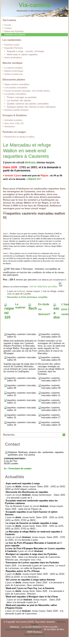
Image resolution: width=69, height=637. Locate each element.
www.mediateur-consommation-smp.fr (23, 629)
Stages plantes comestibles (16, 84)
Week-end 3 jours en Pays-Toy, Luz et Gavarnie (30, 588)
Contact (7, 28)
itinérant (30, 162)
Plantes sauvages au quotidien (22, 97)
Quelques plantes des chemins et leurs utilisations (31, 107)
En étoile (43, 304)
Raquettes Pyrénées (13, 48)
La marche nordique (13, 68)
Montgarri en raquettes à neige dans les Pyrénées (31, 554)
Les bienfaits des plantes (19, 100)
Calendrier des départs (14, 34)
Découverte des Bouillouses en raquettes (27, 492)
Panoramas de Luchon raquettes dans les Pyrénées (32, 562)
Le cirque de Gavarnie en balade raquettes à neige (32, 523)
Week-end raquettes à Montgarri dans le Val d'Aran (32, 596)
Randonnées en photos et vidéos (19, 137)
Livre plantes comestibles (15, 87)
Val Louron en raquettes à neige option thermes (30, 579)
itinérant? (44, 314)
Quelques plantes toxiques (16, 110)
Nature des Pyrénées (14, 31)
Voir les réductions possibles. (43, 286)
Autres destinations (13, 57)
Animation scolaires (13, 120)
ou (40, 309)
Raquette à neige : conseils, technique (25, 51)
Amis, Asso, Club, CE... (14, 123)
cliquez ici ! (34, 178)
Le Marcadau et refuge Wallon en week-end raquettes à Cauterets (27, 150)
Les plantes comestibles (15, 94)
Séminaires (9, 126)
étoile (18, 486)
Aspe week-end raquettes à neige (23, 483)
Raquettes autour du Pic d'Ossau (23, 571)
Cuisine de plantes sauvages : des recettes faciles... (27, 91)
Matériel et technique (13, 71)
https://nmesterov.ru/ (34, 634)
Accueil (7, 25)
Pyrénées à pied (11, 45)
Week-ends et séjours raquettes (22, 54)
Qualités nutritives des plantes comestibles (28, 103)
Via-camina (34, 5)
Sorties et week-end (13, 74)
